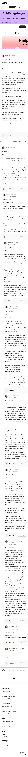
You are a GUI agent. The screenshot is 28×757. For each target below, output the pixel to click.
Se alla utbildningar (6, 713)
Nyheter (15, 22)
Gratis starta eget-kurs (7, 709)
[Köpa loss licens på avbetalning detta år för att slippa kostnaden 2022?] (23, 141)
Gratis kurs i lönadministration (9, 711)
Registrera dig (12, 7)
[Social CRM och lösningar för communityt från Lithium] (23, 753)
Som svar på (11, 196)
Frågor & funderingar (19, 18)
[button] (25, 56)
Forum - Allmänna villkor (7, 721)
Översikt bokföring (6, 18)
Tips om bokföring (6, 22)
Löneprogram (5, 694)
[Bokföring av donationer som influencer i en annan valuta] (25, 141)
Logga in (20, 7)
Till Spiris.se (4, 736)
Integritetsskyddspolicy (7, 724)
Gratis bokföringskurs (7, 706)
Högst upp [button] (2, 753)
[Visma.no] (6, 3)
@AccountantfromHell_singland (18, 637)
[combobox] (14, 33)
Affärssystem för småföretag (8, 696)
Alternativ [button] (22, 27)
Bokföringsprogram (6, 691)
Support (3, 734)
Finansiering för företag (7, 698)
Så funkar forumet (6, 726)
